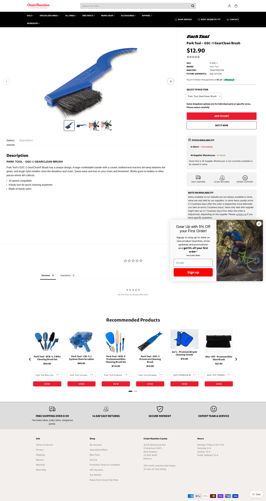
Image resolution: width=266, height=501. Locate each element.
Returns (40, 459)
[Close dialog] (259, 224)
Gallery (11, 140)
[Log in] (229, 6)
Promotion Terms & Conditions (105, 464)
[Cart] (236, 6)
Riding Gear (107, 15)
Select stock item (197, 89)
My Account (96, 444)
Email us (148, 458)
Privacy (40, 449)
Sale (29, 15)
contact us (241, 214)
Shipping (40, 454)
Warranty (40, 464)
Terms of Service (44, 444)
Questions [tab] (65, 275)
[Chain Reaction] (38, 6)
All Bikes (70, 15)
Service (93, 459)
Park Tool (214, 66)
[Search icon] (192, 6)
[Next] (170, 81)
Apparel (146, 15)
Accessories (128, 15)
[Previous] (6, 81)
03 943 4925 (150, 455)
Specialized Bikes (49, 15)
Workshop (32, 23)
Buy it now (221, 125)
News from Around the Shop (104, 480)
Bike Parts (88, 15)
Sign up (193, 272)
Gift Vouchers (96, 469)
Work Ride (41, 469)
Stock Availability (203, 140)
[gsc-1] (88, 81)
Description (26, 140)
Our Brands (95, 474)
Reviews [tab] (46, 275)
